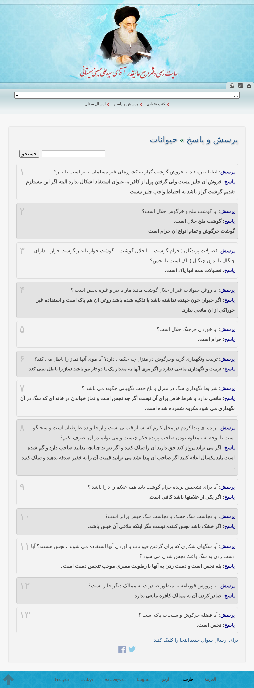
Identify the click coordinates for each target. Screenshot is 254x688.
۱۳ (25, 615)
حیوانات (163, 139)
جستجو (29, 153)
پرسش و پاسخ (126, 104)
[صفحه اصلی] (249, 85)
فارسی (187, 679)
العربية (210, 679)
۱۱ (25, 546)
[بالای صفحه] (8, 679)
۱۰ (25, 516)
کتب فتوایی (156, 104)
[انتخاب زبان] (231, 85)
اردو (165, 679)
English (144, 679)
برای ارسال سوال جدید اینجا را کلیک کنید (196, 640)
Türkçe (87, 679)
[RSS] (240, 85)
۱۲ (25, 586)
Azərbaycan (115, 679)
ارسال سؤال (95, 104)
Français (62, 679)
